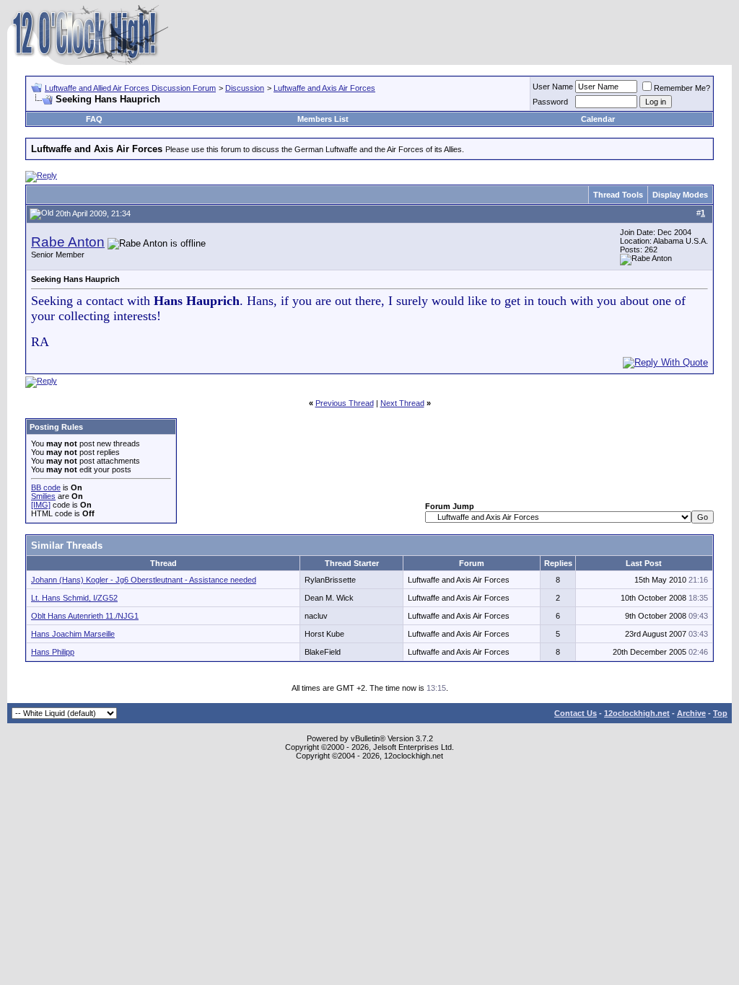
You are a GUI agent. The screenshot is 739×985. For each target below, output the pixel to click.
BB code (46, 487)
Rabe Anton (68, 241)
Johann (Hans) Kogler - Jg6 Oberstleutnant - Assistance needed (143, 579)
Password (550, 101)
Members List (323, 119)
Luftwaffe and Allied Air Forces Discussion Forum (130, 88)
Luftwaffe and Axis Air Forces (324, 88)
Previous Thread (344, 403)
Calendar (598, 119)
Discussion (244, 88)
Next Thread (402, 403)
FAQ (94, 119)
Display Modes (680, 194)
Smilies (43, 496)
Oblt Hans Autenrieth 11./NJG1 (85, 615)
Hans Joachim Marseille (73, 634)
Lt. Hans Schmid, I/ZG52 (74, 597)
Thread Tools (618, 194)
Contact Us (575, 713)
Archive (691, 713)
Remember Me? (682, 88)
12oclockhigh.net (637, 713)
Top (720, 713)
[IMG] (41, 504)
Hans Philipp (52, 652)
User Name (553, 86)
